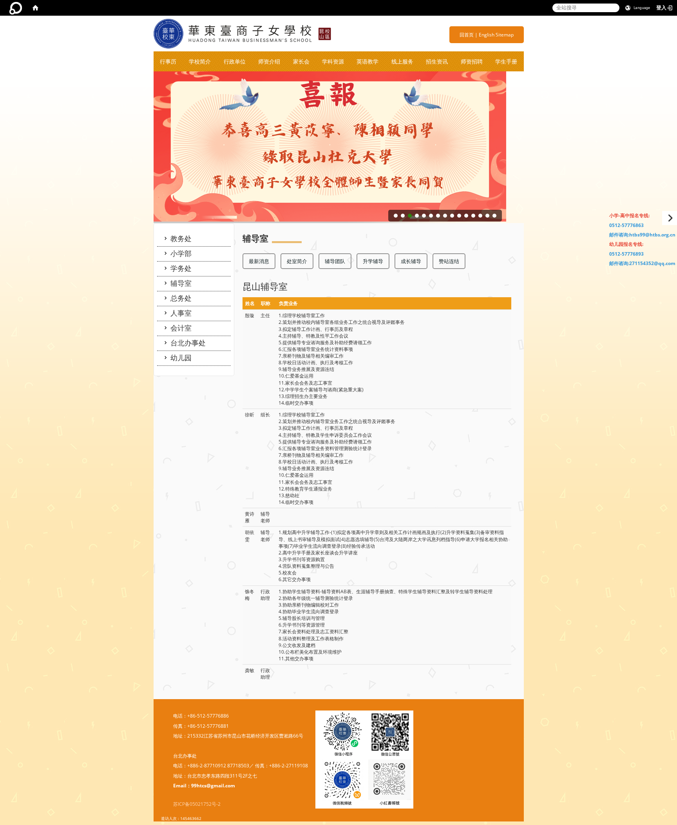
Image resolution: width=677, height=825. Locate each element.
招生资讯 (437, 61)
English (486, 34)
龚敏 (249, 670)
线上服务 (402, 61)
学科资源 (333, 61)
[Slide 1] (396, 216)
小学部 (181, 253)
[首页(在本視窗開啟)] (35, 8)
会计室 (181, 328)
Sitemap (505, 34)
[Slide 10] (459, 216)
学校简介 (200, 61)
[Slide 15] (494, 216)
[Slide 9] (452, 216)
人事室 (181, 313)
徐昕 (249, 414)
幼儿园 (181, 357)
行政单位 (235, 61)
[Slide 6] (431, 216)
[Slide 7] (438, 216)
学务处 (181, 268)
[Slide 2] (403, 216)
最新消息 (259, 261)
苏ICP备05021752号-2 (197, 804)
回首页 (467, 34)
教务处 (181, 238)
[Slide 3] (410, 216)
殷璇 (249, 315)
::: (456, 34)
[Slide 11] (466, 216)
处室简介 (297, 261)
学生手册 (506, 61)
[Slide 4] (417, 216)
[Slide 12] (473, 216)
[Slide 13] (480, 216)
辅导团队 (335, 261)
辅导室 (181, 283)
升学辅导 (373, 261)
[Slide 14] (487, 216)
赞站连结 (449, 261)
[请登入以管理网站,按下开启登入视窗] (15, 8)
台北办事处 (188, 342)
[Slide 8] (445, 216)
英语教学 (367, 61)
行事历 (168, 61)
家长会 (301, 61)
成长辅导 (411, 261)
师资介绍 (269, 61)
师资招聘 (472, 61)
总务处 (181, 298)
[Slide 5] (424, 216)
